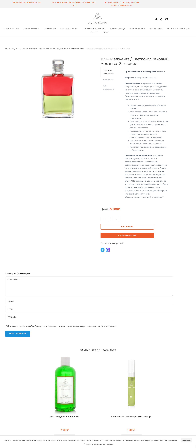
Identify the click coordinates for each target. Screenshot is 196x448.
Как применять (108, 87)
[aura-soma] (98, 13)
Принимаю (186, 440)
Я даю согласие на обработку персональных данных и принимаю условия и (62, 326)
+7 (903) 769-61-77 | (114, 2)
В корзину (127, 226)
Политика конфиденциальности (99, 444)
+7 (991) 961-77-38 (131, 2)
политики (111, 326)
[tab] (110, 72)
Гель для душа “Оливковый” (64, 416)
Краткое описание (108, 72)
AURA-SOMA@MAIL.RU (121, 5)
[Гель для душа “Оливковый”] (64, 355)
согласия (98, 326)
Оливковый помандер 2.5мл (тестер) (131, 416)
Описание (108, 79)
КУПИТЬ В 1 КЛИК (127, 235)
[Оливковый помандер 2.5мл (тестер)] (131, 355)
